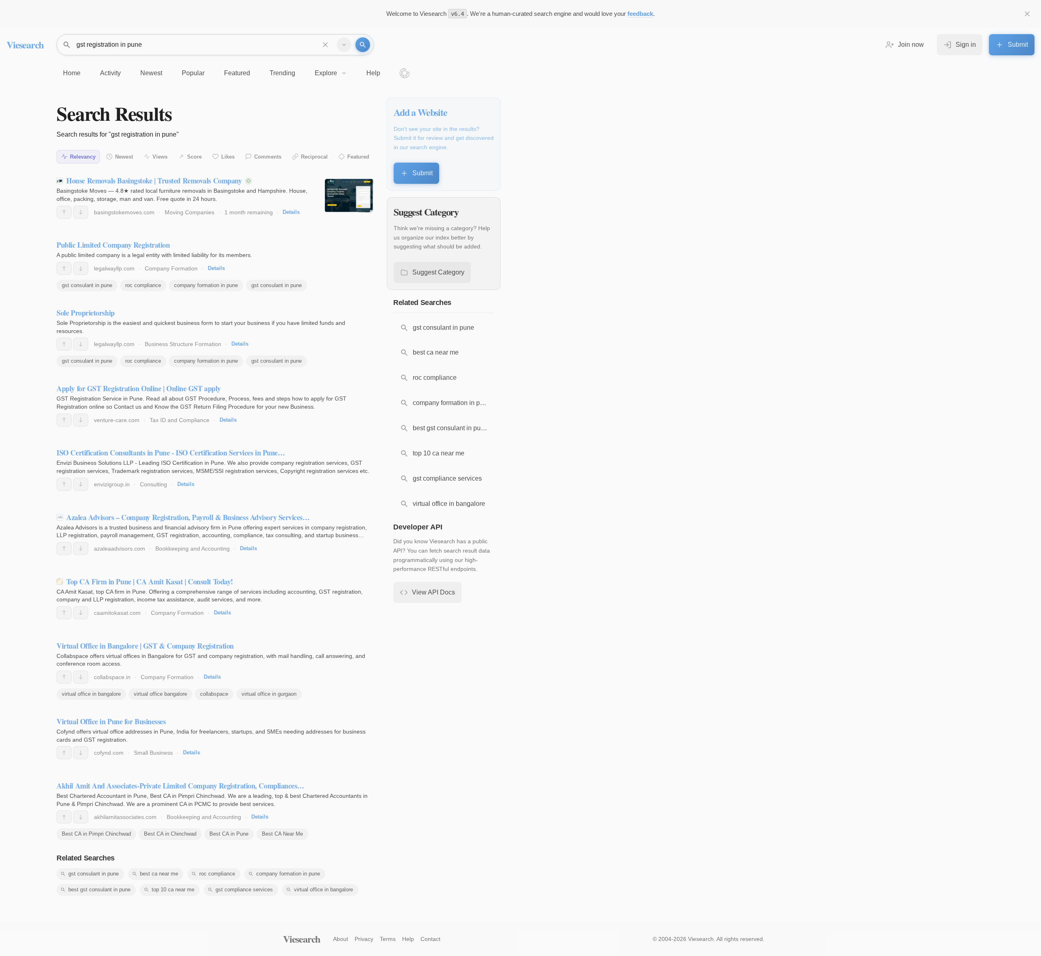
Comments (267, 157)
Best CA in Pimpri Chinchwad (96, 834)
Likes (228, 157)
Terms (388, 939)
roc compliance (143, 285)
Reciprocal (314, 157)
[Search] (362, 44)
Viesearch (25, 44)
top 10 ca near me (173, 889)
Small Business (153, 752)
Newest (124, 157)
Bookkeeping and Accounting (192, 548)
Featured (358, 157)
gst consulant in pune (87, 285)
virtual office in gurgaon (269, 694)
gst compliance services (244, 889)
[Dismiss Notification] (1027, 14)
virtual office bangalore (160, 694)
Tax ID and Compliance (179, 420)
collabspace (214, 694)
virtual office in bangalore (91, 694)
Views (160, 157)
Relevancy (83, 157)
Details (291, 212)
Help (408, 939)
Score (194, 157)
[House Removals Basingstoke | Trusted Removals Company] (349, 196)
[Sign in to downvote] (80, 212)
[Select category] (344, 44)
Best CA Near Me (282, 834)
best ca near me (159, 874)
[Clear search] (325, 44)
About (340, 939)
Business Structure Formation (183, 344)
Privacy (364, 939)
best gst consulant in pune (99, 889)
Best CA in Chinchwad (170, 834)
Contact (430, 939)
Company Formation (171, 268)
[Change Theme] (404, 73)
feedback (640, 13)
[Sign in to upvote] (64, 212)
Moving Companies (189, 212)
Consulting (153, 484)
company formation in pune (206, 285)
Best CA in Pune (228, 834)
